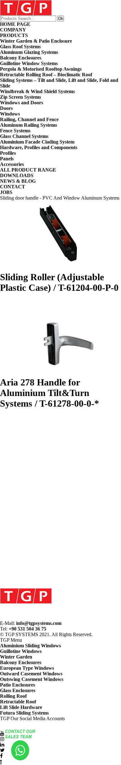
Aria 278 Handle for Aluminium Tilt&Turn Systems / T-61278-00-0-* (49, 392)
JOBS (6, 192)
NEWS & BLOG (18, 181)
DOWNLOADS (17, 175)
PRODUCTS (14, 35)
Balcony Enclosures (20, 57)
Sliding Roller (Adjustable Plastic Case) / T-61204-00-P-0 (59, 282)
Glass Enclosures (17, 690)
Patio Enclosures (17, 684)
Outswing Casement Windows (31, 679)
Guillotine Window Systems (29, 63)
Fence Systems (15, 130)
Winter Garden (16, 656)
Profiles (8, 153)
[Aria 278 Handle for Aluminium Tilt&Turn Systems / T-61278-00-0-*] (60, 341)
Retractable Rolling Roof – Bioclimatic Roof (46, 74)
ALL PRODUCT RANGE (28, 169)
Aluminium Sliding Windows (30, 645)
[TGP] (26, 595)
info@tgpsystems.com (38, 623)
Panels (7, 158)
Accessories (12, 164)
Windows (10, 113)
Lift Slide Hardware (21, 707)
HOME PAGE (15, 24)
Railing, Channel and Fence (29, 119)
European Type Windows (27, 668)
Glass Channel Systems (24, 136)
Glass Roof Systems (20, 46)
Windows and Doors (21, 102)
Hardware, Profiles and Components (38, 147)
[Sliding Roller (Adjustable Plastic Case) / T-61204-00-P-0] (60, 236)
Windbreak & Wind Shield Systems (37, 91)
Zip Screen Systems (20, 97)
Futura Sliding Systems (24, 712)
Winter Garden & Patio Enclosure (36, 41)
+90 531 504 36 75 (27, 628)
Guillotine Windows (21, 651)
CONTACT (12, 186)
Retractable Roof (18, 701)
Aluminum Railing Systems (28, 125)
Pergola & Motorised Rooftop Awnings (41, 69)
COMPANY (13, 29)
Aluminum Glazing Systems (29, 52)
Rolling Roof (13, 696)
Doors (6, 108)
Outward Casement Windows (31, 673)
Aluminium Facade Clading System (37, 141)
